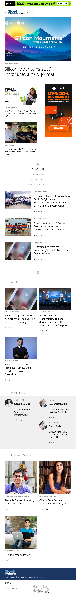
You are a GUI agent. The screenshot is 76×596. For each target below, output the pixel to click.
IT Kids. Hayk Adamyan (17, 555)
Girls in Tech (52, 496)
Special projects (38, 184)
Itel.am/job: (31, 13)
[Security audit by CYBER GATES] (38, 591)
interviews (38, 179)
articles (38, 174)
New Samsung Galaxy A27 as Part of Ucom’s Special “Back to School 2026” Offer (21, 113)
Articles (46, 242)
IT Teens (16, 550)
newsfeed (38, 169)
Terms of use (41, 577)
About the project (10, 577)
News (16, 63)
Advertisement (22, 577)
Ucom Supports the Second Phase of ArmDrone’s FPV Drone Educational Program (20, 151)
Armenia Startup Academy (21, 496)
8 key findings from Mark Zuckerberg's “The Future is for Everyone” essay (51, 250)
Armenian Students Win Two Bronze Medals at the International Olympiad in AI (50, 226)
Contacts (32, 577)
